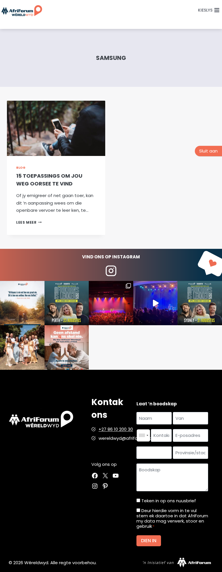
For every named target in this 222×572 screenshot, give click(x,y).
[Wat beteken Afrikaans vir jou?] (22, 303)
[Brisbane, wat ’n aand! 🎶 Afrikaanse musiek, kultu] (111, 303)
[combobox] (143, 435)
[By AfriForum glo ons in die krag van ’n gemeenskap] (67, 347)
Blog (20, 167)
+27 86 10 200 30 (116, 429)
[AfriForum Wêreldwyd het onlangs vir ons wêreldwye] (22, 347)
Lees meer (29, 222)
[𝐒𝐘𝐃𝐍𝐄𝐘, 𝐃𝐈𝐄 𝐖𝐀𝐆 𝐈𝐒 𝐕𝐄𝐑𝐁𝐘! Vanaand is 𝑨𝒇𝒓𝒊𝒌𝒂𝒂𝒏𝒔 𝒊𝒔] (199, 303)
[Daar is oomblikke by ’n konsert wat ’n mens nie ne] (155, 303)
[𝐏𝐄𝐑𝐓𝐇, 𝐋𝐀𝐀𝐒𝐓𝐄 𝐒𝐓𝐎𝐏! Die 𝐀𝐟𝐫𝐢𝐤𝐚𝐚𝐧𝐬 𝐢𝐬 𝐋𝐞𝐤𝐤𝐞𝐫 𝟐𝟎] (67, 303)
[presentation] (56, 128)
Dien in (148, 540)
